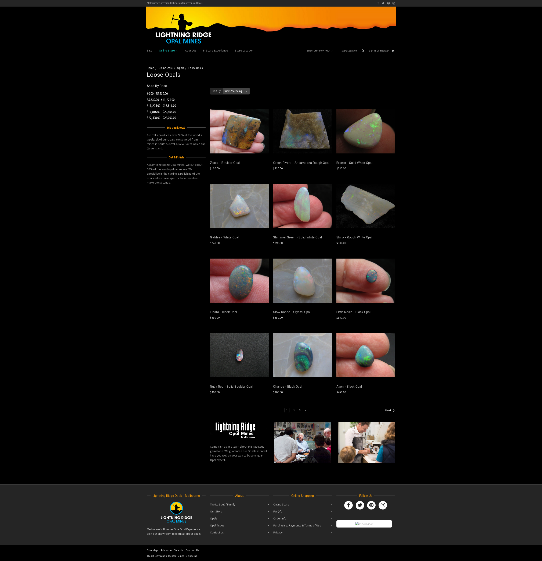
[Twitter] (383, 3)
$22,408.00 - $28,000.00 (161, 118)
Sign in (372, 50)
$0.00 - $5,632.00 (157, 94)
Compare (238, 131)
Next (388, 410)
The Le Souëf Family (222, 504)
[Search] (362, 51)
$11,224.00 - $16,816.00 (161, 106)
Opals (213, 518)
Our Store (216, 511)
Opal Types (217, 525)
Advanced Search (172, 550)
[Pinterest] (388, 3)
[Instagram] (394, 3)
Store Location (349, 50)
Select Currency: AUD (318, 50)
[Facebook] (378, 3)
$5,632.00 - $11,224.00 (160, 100)
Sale (149, 50)
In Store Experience (215, 50)
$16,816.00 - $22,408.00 (161, 112)
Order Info (279, 518)
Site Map (152, 550)
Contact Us (217, 532)
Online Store (167, 50)
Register (384, 50)
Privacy (278, 532)
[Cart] (393, 51)
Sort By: (217, 91)
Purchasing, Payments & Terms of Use (297, 525)
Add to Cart (239, 139)
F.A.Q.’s (277, 511)
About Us (190, 50)
